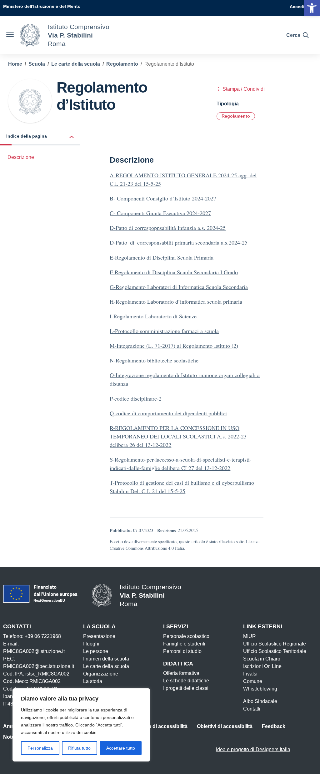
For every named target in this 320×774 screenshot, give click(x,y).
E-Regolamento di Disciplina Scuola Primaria (161, 257)
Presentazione (99, 636)
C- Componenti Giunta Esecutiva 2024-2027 (160, 213)
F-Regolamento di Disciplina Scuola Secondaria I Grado (174, 272)
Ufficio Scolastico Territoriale (274, 651)
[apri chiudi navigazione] (10, 35)
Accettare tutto (120, 748)
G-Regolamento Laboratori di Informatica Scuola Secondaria (179, 287)
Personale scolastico (186, 636)
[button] (40, 136)
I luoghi (91, 643)
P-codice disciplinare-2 (136, 398)
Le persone (95, 651)
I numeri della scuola (106, 658)
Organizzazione (100, 673)
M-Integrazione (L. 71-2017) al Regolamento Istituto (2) (174, 345)
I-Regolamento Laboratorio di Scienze (153, 316)
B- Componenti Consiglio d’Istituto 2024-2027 (163, 198)
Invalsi (250, 673)
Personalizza (40, 748)
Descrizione (21, 157)
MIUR (249, 636)
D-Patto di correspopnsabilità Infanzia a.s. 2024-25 (168, 227)
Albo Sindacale (260, 701)
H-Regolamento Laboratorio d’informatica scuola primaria (176, 301)
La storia (92, 681)
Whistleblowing (260, 688)
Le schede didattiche (186, 680)
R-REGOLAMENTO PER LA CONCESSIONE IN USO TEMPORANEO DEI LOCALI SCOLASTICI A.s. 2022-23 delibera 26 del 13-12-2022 (178, 436)
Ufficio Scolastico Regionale (274, 643)
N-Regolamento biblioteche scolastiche (154, 360)
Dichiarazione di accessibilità (153, 726)
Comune (252, 681)
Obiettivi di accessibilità (224, 726)
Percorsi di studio (182, 651)
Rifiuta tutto (79, 748)
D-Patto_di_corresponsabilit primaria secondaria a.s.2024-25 (179, 242)
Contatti (251, 708)
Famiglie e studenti (184, 643)
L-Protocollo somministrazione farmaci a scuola (164, 331)
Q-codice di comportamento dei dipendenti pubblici (168, 413)
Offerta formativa (181, 673)
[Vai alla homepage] (30, 35)
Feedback (273, 726)
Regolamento (236, 116)
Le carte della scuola (106, 666)
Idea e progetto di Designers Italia (253, 749)
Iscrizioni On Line (262, 666)
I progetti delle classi (185, 688)
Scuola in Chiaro (261, 658)
